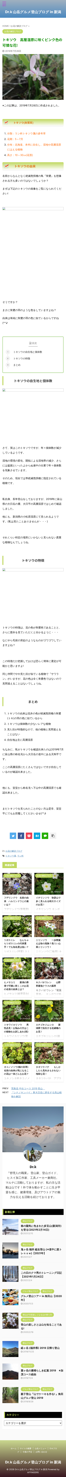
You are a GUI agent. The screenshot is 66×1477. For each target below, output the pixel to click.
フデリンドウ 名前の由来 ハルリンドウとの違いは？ (16, 901)
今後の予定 (27, 1452)
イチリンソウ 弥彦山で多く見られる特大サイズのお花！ (48, 901)
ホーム (13, 1448)
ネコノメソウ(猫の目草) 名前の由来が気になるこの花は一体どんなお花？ (18, 1070)
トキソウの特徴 (21, 358)
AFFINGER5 (33, 1472)
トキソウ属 (11, 855)
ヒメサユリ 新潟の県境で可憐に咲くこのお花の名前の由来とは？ (16, 985)
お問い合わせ (41, 1452)
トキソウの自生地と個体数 (27, 351)
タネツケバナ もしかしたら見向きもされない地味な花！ (48, 1070)
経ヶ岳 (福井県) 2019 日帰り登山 (40, 1347)
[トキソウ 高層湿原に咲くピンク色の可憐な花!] (37, 836)
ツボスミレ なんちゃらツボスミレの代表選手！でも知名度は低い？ (16, 943)
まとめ (17, 364)
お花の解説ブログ (14, 851)
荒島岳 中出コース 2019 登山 (28, 1088)
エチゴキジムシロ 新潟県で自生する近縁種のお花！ (48, 1028)
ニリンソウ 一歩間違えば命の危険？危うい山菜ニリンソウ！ (48, 943)
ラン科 (20, 855)
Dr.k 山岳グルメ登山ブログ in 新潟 (33, 12)
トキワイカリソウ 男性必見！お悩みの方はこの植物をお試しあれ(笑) (16, 1028)
